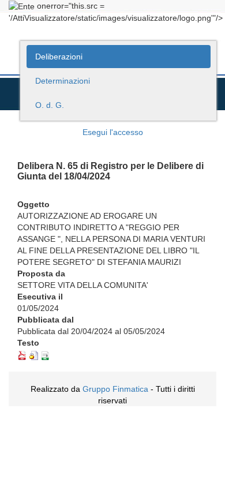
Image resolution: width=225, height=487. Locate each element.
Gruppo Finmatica (115, 389)
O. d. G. (49, 105)
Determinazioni (62, 80)
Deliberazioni (58, 56)
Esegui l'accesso (112, 132)
